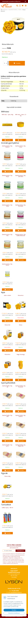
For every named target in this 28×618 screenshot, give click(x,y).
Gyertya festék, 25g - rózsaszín (20, 386)
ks (6, 63)
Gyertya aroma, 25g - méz (7, 235)
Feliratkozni (20, 550)
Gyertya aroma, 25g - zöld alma (20, 176)
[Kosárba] (7, 140)
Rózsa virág (7, 476)
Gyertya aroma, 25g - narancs (7, 146)
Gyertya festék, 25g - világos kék (20, 445)
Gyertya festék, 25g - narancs (20, 416)
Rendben (14, 610)
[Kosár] (22, 5)
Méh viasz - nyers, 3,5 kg (20, 115)
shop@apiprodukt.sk (16, 592)
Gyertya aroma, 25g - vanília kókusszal (20, 235)
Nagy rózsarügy (21, 354)
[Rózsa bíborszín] (14, 25)
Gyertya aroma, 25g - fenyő (7, 176)
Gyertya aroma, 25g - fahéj (7, 205)
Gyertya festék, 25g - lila (7, 386)
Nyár (20, 9)
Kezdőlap (4, 9)
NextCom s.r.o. (20, 616)
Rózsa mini (7, 325)
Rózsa (20, 325)
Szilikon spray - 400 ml (7, 507)
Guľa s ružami (7, 295)
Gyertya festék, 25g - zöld (7, 416)
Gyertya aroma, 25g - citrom (7, 264)
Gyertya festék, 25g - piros (7, 445)
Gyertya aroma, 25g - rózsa (20, 146)
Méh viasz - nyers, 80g (7, 114)
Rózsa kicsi (20, 295)
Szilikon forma (13, 9)
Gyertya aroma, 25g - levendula (20, 205)
